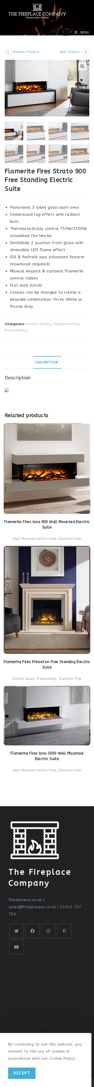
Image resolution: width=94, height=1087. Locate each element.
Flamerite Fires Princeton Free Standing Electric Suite (47, 665)
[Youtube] (16, 947)
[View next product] (85, 52)
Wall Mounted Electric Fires (34, 539)
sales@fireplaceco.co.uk (32, 907)
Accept (21, 1073)
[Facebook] (32, 931)
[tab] (47, 362)
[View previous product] (8, 52)
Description (47, 362)
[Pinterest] (64, 931)
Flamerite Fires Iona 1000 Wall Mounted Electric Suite (46, 756)
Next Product (70, 52)
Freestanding (16, 330)
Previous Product (26, 52)
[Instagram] (48, 931)
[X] (16, 931)
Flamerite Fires (66, 324)
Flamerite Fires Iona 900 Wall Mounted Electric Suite (47, 525)
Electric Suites (38, 324)
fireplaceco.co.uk (25, 899)
